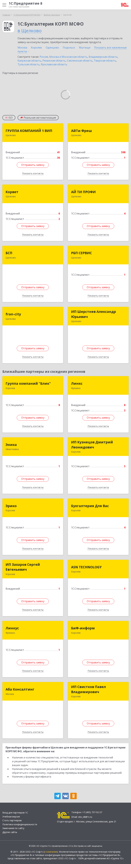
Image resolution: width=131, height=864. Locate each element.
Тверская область (105, 60)
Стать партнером (12, 820)
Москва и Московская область (68, 57)
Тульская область (29, 64)
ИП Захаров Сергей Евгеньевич (23, 567)
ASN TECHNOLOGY (86, 567)
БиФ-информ (83, 628)
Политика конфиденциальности (19, 824)
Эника (11, 444)
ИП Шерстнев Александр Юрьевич (93, 314)
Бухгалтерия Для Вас (90, 506)
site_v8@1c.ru (85, 816)
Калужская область (29, 60)
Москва (22, 47)
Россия (44, 57)
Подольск (69, 47)
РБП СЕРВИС (81, 253)
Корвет (12, 192)
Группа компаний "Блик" (28, 383)
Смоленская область (79, 60)
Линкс (76, 383)
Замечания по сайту (13, 828)
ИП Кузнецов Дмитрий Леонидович (92, 444)
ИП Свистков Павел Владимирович (88, 689)
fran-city (13, 314)
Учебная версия (11, 816)
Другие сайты (9, 832)
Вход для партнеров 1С (15, 812)
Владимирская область (103, 57)
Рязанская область (54, 60)
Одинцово (52, 47)
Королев (36, 47)
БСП (9, 253)
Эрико (11, 506)
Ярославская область (54, 64)
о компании (50, 851)
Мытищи (84, 47)
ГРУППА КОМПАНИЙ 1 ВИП (29, 130)
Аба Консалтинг (20, 689)
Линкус (12, 628)
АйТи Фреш (81, 130)
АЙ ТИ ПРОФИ (83, 192)
